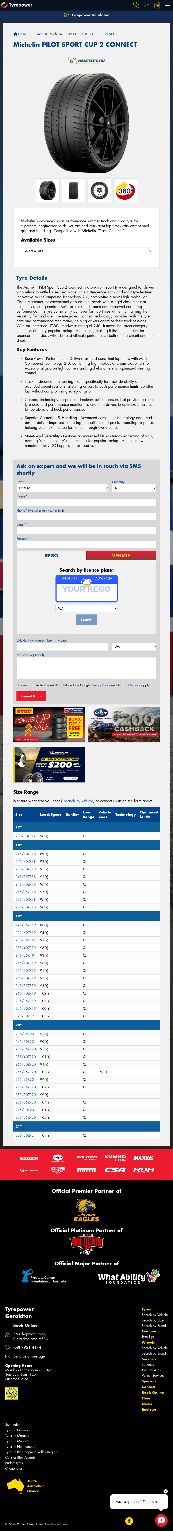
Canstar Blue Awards (20, 1457)
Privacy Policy (100, 685)
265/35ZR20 (25, 1072)
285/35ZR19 (25, 1001)
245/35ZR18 (25, 877)
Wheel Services (153, 1375)
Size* (20, 482)
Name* (21, 496)
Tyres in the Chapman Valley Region (31, 1452)
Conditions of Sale (56, 1524)
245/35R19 (24, 955)
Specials (149, 1381)
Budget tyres (14, 1463)
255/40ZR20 (25, 1057)
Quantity (118, 482)
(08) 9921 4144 (27, 1347)
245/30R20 (24, 1041)
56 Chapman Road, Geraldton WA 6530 (30, 1336)
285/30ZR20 (25, 1095)
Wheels (148, 1342)
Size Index (12, 1424)
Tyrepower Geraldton (89, 15)
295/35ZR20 (25, 1117)
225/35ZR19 (25, 925)
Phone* (40, 510)
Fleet (146, 1398)
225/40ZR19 (25, 932)
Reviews (149, 1409)
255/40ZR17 (25, 836)
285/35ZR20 (25, 1102)
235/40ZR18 (25, 869)
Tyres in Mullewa (17, 1441)
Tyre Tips (148, 1337)
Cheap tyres (13, 1468)
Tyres (146, 1309)
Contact (148, 1386)
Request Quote (31, 696)
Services (149, 1359)
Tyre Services (151, 1370)
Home (22, 34)
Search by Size (153, 1320)
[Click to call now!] (136, 5)
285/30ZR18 (25, 899)
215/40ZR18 (25, 854)
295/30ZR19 (25, 1008)
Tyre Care (149, 1331)
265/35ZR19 (25, 986)
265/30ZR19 (25, 978)
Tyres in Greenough (19, 1430)
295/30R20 (24, 1110)
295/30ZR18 (25, 907)
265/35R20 (24, 1079)
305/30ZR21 (25, 1135)
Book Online (153, 1392)
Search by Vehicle (155, 1315)
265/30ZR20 (25, 1064)
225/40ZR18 (25, 861)
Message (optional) (30, 655)
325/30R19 (24, 1016)
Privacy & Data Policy (30, 1524)
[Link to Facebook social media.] (129, 1521)
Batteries (148, 1364)
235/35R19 (24, 940)
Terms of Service (129, 685)
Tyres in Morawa (17, 1435)
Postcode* (23, 538)
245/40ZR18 (25, 884)
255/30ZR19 (25, 970)
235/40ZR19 (25, 948)
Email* (21, 524)
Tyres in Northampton (20, 1446)
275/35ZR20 (25, 1087)
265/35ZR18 (25, 892)
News (147, 1404)
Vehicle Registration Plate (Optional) (42, 641)
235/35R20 (24, 1034)
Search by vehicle (78, 801)
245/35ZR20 (25, 1049)
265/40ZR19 (25, 993)
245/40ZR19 (25, 963)
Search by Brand (154, 1326)
